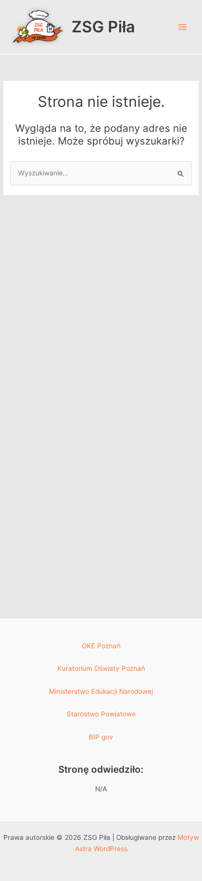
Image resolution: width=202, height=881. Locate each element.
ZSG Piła (103, 26)
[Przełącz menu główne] (183, 27)
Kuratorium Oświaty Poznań (101, 668)
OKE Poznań (101, 646)
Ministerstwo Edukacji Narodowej (101, 691)
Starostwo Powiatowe (101, 714)
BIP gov (101, 737)
